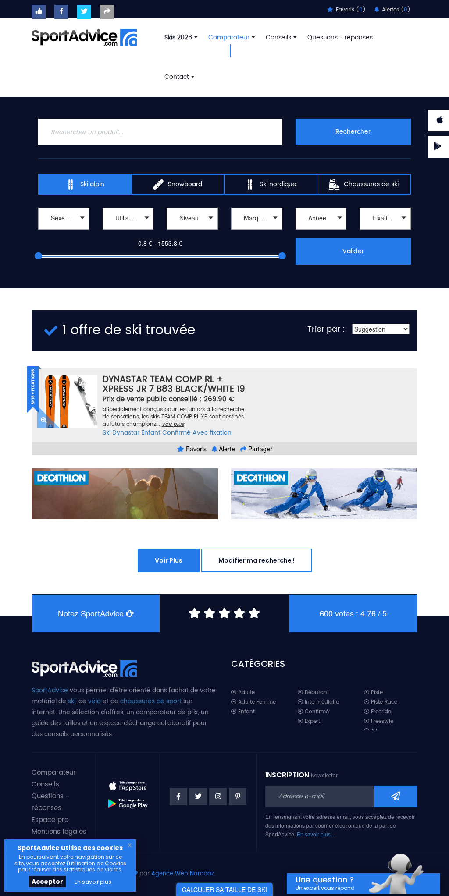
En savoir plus (93, 881)
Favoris (195, 448)
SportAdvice (50, 690)
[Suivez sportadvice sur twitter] (84, 12)
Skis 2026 (178, 37)
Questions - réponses (340, 37)
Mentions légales (59, 831)
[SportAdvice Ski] (84, 667)
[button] (63, 219)
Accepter (47, 881)
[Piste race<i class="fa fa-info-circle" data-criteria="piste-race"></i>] (128, 230)
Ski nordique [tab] (278, 184)
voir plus (173, 424)
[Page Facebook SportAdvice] (178, 796)
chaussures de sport (151, 701)
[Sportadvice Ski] (84, 36)
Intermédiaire (321, 702)
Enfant (150, 433)
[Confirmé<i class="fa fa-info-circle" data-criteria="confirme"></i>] (192, 230)
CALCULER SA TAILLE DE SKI (224, 889)
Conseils (278, 37)
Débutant (316, 692)
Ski (106, 433)
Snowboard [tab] (185, 184)
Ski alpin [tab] (92, 184)
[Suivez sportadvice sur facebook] (61, 12)
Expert (311, 721)
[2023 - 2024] (321, 230)
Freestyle (381, 721)
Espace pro (50, 820)
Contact (176, 77)
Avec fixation (212, 433)
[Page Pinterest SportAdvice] (237, 796)
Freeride (380, 711)
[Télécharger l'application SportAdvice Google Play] (128, 800)
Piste (376, 692)
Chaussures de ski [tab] (371, 184)
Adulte (245, 692)
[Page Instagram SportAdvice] (218, 796)
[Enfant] (63, 230)
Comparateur (228, 37)
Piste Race (383, 702)
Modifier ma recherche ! (256, 560)
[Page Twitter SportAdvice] (198, 796)
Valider (353, 251)
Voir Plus (168, 560)
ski (71, 701)
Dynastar (125, 433)
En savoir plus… (316, 834)
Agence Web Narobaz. (183, 873)
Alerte (226, 448)
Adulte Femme (256, 702)
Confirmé (176, 433)
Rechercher (353, 132)
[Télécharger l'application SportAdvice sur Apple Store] (128, 782)
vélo (94, 701)
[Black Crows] (256, 230)
